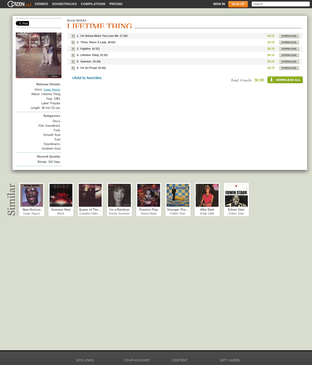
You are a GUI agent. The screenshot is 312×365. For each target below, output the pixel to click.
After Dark (207, 209)
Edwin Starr (177, 213)
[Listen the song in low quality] (73, 36)
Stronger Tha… (177, 209)
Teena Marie (148, 213)
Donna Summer (119, 213)
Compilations (93, 4)
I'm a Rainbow (119, 209)
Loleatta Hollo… (89, 213)
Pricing (116, 4)
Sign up (238, 4)
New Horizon (32, 209)
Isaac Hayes (31, 213)
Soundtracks (64, 4)
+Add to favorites (87, 78)
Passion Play (148, 209)
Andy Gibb (207, 213)
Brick (60, 213)
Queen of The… (90, 209)
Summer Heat (60, 209)
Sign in (219, 4)
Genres (41, 4)
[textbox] (281, 4)
